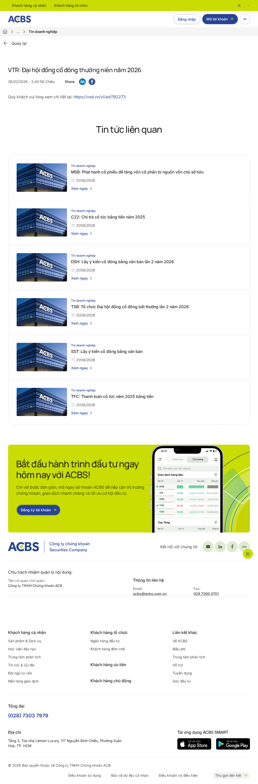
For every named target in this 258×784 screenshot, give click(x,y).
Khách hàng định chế (107, 649)
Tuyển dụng (182, 673)
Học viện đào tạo (22, 649)
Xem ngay (79, 188)
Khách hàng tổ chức (71, 5)
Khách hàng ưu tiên (108, 664)
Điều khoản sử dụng (84, 775)
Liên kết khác (185, 632)
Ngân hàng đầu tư (105, 641)
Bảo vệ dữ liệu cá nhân (129, 775)
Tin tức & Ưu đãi (21, 665)
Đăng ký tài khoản (36, 510)
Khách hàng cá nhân (29, 5)
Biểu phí (179, 649)
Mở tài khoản (217, 19)
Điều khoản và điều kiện (178, 775)
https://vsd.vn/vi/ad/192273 (100, 96)
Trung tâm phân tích (24, 657)
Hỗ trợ (178, 665)
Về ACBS (180, 641)
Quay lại (19, 43)
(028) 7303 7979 (28, 716)
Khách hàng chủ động (110, 680)
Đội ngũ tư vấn (20, 673)
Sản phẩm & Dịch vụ (24, 641)
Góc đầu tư (182, 681)
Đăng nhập (187, 19)
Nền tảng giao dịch (23, 681)
